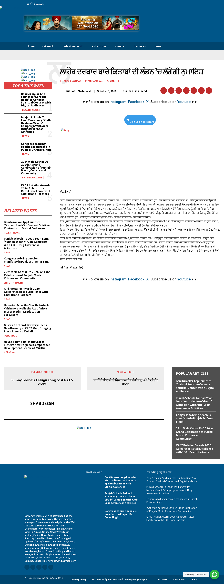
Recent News (30, 110)
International (94, 81)
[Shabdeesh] (63, 91)
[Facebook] (170, 3)
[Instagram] (175, 3)
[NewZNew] (173, 24)
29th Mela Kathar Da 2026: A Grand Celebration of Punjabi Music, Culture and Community (36, 167)
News (25, 136)
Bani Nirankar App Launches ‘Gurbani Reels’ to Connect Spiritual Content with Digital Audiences (36, 99)
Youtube (184, 102)
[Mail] (184, 3)
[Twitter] (193, 3)
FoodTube (10, 336)
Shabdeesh (84, 91)
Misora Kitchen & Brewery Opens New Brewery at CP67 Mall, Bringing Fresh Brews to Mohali (27, 328)
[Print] (201, 90)
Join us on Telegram (142, 121)
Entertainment (32, 177)
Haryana (9, 352)
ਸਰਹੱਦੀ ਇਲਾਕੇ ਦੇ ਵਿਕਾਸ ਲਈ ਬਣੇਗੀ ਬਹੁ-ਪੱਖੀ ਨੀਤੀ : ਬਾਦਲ (125, 382)
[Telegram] (209, 90)
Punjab (111, 81)
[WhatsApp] (198, 3)
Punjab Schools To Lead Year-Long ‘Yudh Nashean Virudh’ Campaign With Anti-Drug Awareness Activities (36, 124)
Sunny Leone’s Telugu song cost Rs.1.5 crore (42, 382)
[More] (216, 90)
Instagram (118, 102)
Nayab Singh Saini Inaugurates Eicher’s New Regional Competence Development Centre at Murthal (27, 345)
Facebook (136, 102)
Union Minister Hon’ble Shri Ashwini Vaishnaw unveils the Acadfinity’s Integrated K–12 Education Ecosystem (27, 310)
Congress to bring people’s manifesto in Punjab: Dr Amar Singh (36, 146)
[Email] (194, 90)
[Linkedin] (179, 3)
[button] (173, 46)
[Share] (188, 3)
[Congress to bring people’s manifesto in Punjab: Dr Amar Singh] (11, 148)
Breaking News (72, 81)
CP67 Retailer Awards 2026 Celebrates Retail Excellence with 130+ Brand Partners (36, 189)
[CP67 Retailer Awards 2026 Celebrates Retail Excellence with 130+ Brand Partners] (11, 190)
